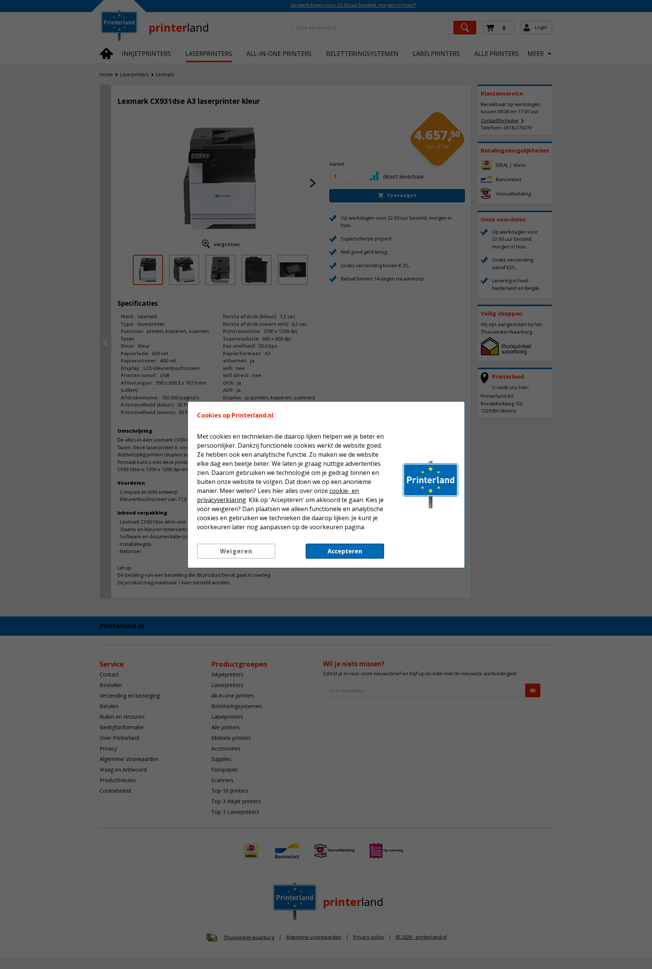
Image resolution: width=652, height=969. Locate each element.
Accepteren (345, 551)
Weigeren (236, 551)
